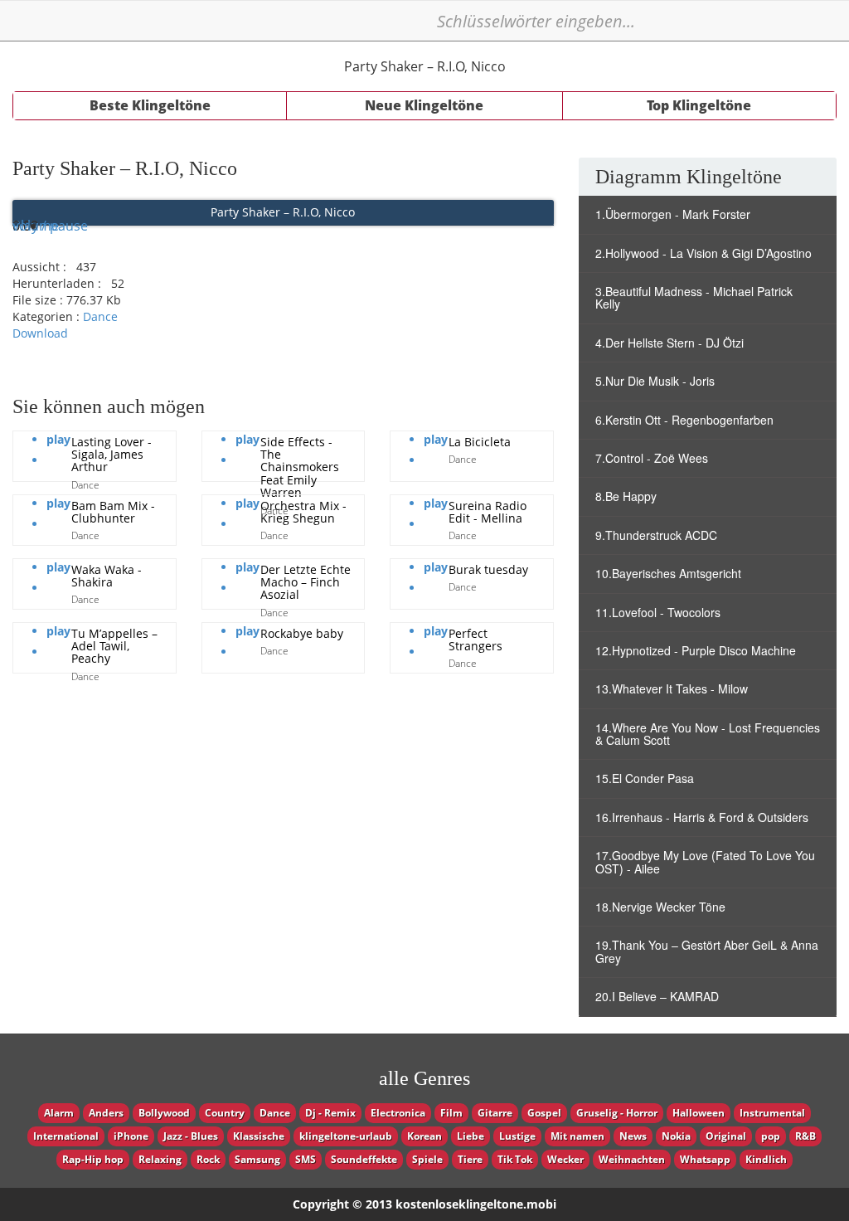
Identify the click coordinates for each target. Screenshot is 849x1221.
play (58, 439)
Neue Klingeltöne (424, 105)
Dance (100, 316)
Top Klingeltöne (699, 105)
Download (40, 333)
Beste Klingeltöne (150, 105)
